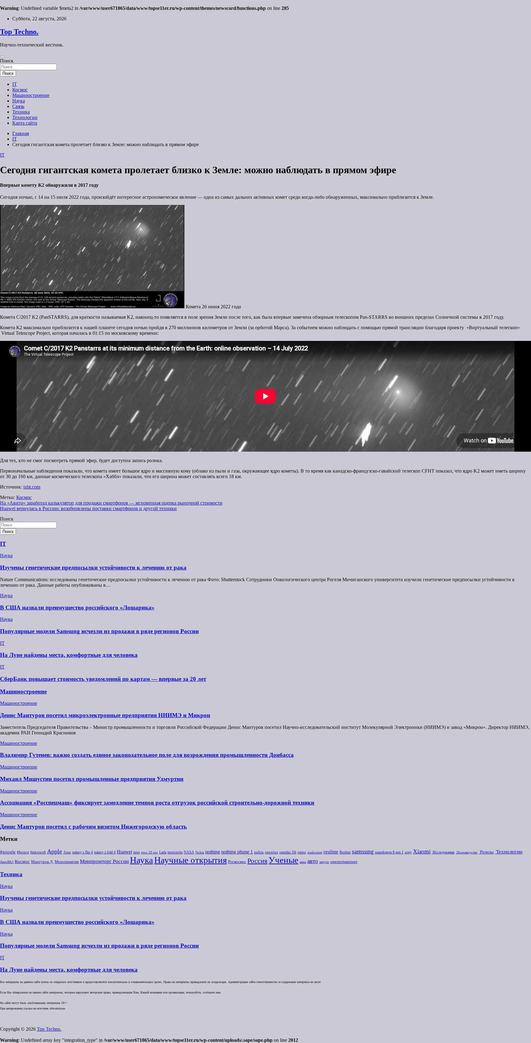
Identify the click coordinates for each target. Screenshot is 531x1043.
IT (14, 84)
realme (331, 852)
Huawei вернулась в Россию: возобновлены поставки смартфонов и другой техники (88, 508)
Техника (21, 111)
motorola (175, 852)
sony (408, 852)
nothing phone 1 (237, 851)
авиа (303, 862)
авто (312, 861)
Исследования (443, 852)
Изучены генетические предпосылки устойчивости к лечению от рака (93, 567)
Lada (162, 852)
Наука (18, 100)
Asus (67, 852)
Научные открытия (190, 860)
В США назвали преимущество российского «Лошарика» (77, 607)
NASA (189, 852)
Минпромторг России (104, 861)
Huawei (124, 851)
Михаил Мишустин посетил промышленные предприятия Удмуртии (91, 779)
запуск (324, 862)
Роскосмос (237, 861)
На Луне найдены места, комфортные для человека (69, 655)
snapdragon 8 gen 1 (389, 852)
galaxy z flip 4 (82, 852)
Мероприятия (67, 861)
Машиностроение (30, 95)
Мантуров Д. (42, 862)
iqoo (136, 852)
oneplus (271, 852)
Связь (18, 106)
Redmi (345, 852)
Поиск (7, 60)
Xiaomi (422, 851)
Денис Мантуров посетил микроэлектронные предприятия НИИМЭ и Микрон (105, 715)
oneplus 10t (287, 852)
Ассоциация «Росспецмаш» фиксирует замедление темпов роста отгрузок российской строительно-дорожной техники (157, 802)
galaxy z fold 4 (105, 852)
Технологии (24, 117)
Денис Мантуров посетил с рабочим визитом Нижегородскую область (93, 826)
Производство (467, 852)
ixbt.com (31, 487)
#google (8, 851)
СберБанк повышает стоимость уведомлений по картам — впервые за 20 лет (103, 679)
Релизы (486, 851)
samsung (363, 851)
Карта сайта (24, 123)
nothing (212, 852)
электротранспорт (343, 862)
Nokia (199, 852)
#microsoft (38, 852)
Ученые (283, 860)
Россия (257, 861)
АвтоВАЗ (7, 862)
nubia (259, 852)
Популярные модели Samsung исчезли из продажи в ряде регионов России (99, 631)
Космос (20, 89)
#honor (23, 852)
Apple (54, 851)
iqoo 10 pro (149, 852)
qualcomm (314, 852)
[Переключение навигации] (2, 57)
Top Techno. (19, 32)
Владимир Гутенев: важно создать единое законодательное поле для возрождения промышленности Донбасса (147, 755)
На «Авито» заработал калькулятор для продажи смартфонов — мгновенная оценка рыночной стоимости (111, 503)
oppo (301, 852)
